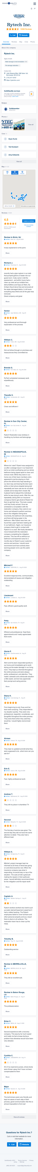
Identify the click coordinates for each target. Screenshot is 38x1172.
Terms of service (22, 1160)
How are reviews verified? (28, 225)
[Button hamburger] (34, 4)
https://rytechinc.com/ (13, 80)
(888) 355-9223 (10, 1165)
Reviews (14, 42)
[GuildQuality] (9, 3)
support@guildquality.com (24, 1165)
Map (20, 42)
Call (13, 35)
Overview (6, 42)
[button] (16, 196)
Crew (26, 42)
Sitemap (22, 1162)
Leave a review (29, 221)
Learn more (15, 96)
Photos (32, 42)
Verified (7, 239)
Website (24, 35)
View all (30, 124)
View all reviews (19, 1117)
